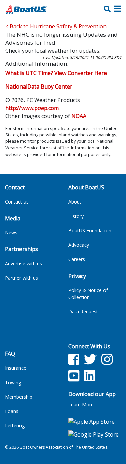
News (11, 232)
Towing (13, 382)
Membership (18, 397)
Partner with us (21, 278)
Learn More (81, 404)
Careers (76, 259)
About (74, 201)
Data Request (83, 311)
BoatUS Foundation (89, 230)
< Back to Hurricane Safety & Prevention (56, 26)
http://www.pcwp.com (32, 108)
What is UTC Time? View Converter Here (56, 73)
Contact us (17, 201)
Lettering (15, 425)
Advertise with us (23, 263)
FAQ (10, 354)
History (76, 216)
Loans (11, 411)
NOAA (78, 116)
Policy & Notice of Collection (88, 293)
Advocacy (78, 245)
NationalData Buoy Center (38, 86)
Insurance (15, 368)
